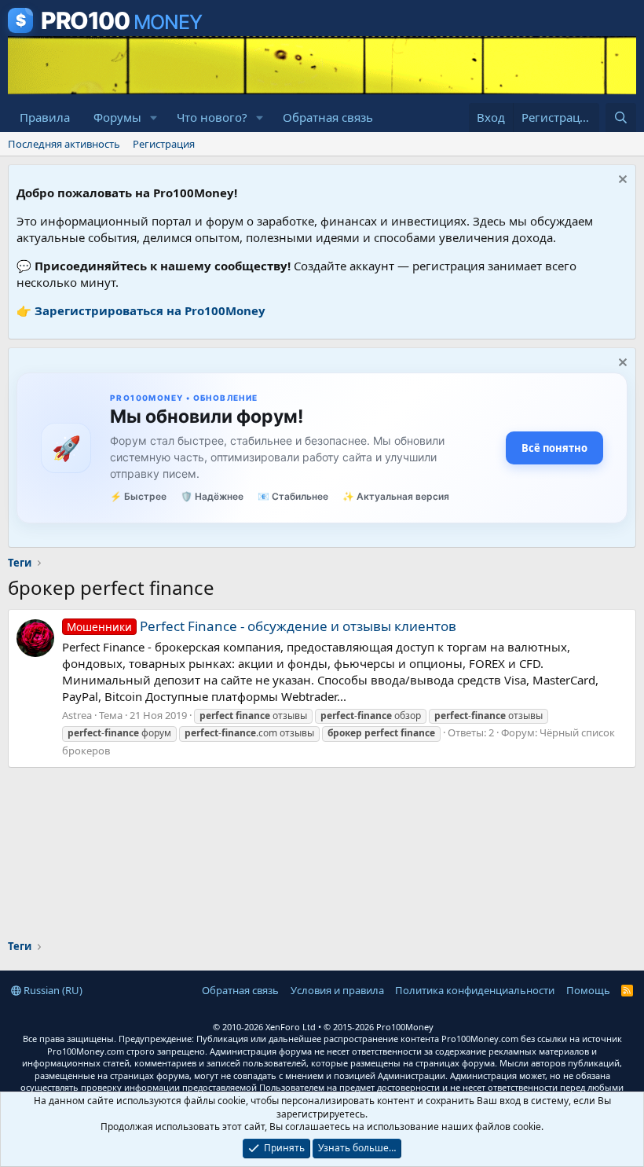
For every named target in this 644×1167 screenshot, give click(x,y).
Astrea (77, 715)
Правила (45, 117)
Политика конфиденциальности (474, 990)
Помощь (588, 990)
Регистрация (164, 144)
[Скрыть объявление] (621, 181)
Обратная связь (328, 117)
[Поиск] (621, 117)
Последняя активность (64, 144)
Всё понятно (554, 448)
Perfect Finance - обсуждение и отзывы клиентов (261, 626)
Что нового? (212, 117)
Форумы (117, 117)
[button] (154, 117)
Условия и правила (337, 990)
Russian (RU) (51, 990)
